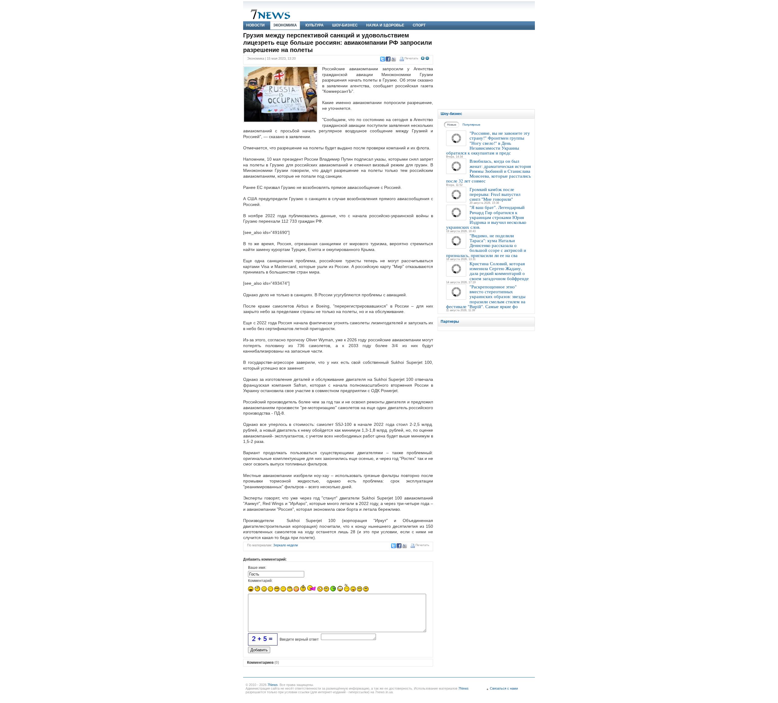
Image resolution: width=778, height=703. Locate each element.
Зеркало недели (285, 545)
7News (272, 685)
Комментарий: (260, 581)
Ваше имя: (257, 568)
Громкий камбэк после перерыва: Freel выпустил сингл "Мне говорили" (495, 194)
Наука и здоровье (385, 25)
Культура (314, 25)
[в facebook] (388, 59)
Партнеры (450, 321)
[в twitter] (382, 59)
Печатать (411, 58)
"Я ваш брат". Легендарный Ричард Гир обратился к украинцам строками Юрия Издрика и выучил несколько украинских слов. (486, 217)
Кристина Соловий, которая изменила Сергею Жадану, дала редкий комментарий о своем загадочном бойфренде (499, 270)
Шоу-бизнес (345, 25)
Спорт (419, 25)
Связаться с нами (504, 688)
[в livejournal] (393, 59)
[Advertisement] (486, 70)
